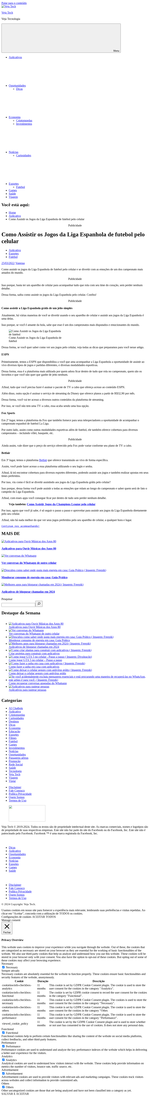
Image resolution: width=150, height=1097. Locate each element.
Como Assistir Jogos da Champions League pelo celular (61, 504)
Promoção (14, 761)
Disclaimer (15, 787)
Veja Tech (7, 12)
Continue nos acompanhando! (20, 526)
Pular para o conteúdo (14, 3)
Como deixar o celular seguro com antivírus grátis (37, 673)
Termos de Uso (17, 800)
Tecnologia (15, 771)
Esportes (14, 183)
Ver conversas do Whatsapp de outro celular (29, 562)
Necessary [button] (7, 963)
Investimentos (24, 123)
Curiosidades (23, 155)
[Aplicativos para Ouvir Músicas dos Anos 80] (36, 623)
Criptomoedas (24, 120)
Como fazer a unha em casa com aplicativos (34, 666)
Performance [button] (8, 1042)
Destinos (14, 721)
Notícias (13, 152)
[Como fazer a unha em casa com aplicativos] (47, 663)
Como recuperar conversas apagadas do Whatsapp (38, 683)
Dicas (19, 88)
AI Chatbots (16, 708)
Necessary (12, 967)
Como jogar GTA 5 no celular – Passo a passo (35, 660)
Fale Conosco (17, 790)
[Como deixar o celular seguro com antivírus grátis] (50, 670)
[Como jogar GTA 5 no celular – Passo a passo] (50, 656)
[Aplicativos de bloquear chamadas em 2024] (50, 643)
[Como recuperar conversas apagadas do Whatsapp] (79, 679)
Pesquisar (6, 599)
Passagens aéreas (18, 757)
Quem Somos (17, 797)
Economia (14, 117)
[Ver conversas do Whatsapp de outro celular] (26, 630)
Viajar (12, 781)
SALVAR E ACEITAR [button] (15, 1093)
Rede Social (16, 764)
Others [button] (5, 1083)
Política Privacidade (20, 793)
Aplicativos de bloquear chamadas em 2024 (28, 591)
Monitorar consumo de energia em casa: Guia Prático (34, 577)
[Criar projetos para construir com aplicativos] (50, 650)
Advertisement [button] (9, 1069)
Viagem (13, 196)
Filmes (12, 738)
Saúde (12, 193)
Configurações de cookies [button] (16, 916)
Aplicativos (15, 57)
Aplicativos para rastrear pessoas (27, 689)
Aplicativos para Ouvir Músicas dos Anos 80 (28, 548)
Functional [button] (7, 1029)
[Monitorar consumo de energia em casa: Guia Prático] (61, 636)
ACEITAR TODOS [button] (44, 916)
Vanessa (20, 263)
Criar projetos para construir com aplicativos (34, 653)
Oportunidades (17, 85)
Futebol (20, 187)
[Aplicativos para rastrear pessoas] (29, 686)
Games (13, 190)
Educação (14, 731)
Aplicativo (15, 250)
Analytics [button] (6, 1056)
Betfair (43, 460)
